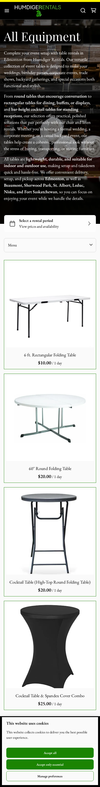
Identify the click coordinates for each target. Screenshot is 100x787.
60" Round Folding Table (50, 468)
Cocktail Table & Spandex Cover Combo (50, 695)
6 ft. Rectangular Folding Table (50, 355)
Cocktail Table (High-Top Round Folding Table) (50, 582)
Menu (12, 245)
